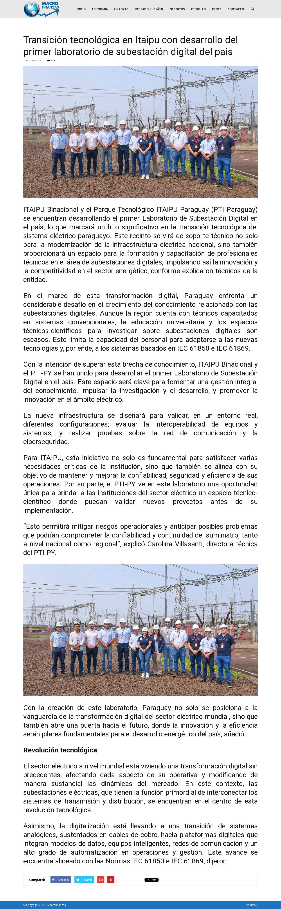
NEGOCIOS (177, 9)
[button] (252, 9)
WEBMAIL (252, 905)
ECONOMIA (100, 9)
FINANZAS (121, 9)
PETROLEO (198, 9)
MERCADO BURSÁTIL (149, 9)
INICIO (81, 9)
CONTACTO (236, 9)
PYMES (217, 9)
